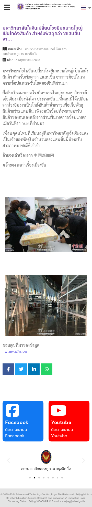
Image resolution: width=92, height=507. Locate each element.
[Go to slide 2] (34, 477)
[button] (8, 460)
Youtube (61, 422)
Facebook (17, 422)
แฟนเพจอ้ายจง (15, 351)
